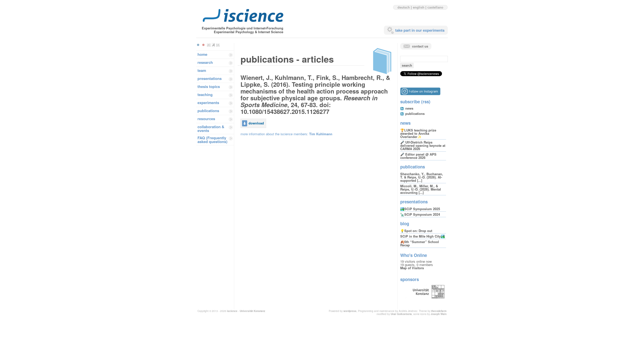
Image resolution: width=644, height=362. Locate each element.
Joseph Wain (439, 314)
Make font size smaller (209, 45)
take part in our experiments (420, 30)
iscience (232, 311)
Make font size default (213, 45)
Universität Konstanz (252, 311)
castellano (435, 7)
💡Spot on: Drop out (416, 230)
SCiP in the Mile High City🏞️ (422, 236)
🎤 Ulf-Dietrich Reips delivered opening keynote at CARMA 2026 (422, 145)
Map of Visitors (412, 267)
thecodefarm (439, 311)
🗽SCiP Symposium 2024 (420, 214)
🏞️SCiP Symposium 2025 (420, 208)
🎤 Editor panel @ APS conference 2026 (418, 156)
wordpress (349, 311)
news (409, 108)
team (201, 70)
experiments (208, 102)
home (202, 54)
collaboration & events (210, 128)
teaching (205, 94)
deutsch (403, 7)
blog (404, 223)
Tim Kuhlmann (320, 133)
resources (206, 118)
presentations (209, 78)
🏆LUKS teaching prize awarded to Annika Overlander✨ (418, 133)
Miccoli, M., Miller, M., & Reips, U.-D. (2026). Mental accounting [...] (420, 189)
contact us (420, 46)
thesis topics (208, 86)
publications (208, 110)
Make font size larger (218, 45)
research (205, 62)
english (418, 7)
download (256, 123)
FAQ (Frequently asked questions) (212, 139)
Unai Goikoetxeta (401, 314)
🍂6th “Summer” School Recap (419, 243)
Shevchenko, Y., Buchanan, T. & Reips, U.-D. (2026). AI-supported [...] (421, 177)
